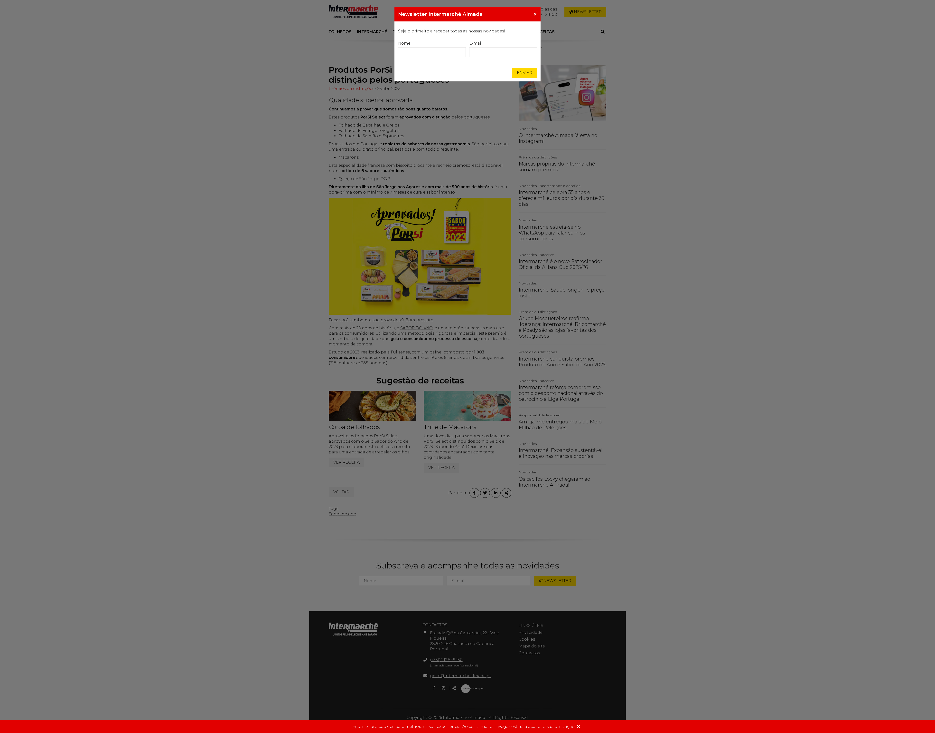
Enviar (524, 72)
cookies (386, 726)
